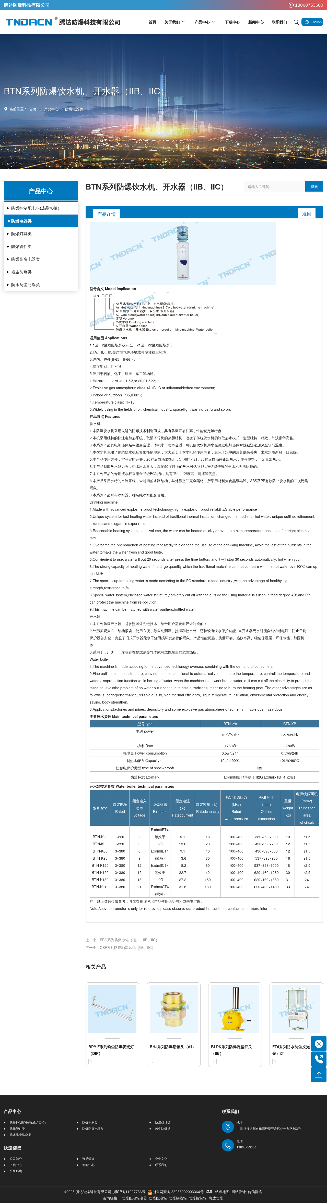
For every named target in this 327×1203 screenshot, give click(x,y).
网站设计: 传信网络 (246, 1191)
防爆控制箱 (198, 1197)
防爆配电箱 (158, 1197)
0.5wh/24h (230, 753)
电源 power (145, 731)
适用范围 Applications (108, 337)
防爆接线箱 (178, 1197)
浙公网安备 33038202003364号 (178, 1191)
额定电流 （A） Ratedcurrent (182, 808)
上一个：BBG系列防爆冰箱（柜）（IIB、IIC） (122, 939)
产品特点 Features (105, 416)
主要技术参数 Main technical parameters (124, 716)
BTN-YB (289, 723)
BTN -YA (230, 723)
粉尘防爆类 (21, 272)
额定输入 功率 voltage (139, 808)
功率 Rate (145, 745)
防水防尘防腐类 (25, 284)
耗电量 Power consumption (145, 753)
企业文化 (161, 1158)
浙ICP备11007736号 (128, 1191)
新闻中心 (88, 1164)
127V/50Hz (230, 734)
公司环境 (16, 1171)
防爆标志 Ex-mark (145, 777)
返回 (306, 213)
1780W (230, 745)
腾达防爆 (216, 1197)
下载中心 (16, 1164)
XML (209, 1191)
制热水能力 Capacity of (145, 760)
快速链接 (12, 1148)
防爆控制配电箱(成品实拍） (36, 208)
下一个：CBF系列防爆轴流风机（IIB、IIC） (120, 947)
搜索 (314, 186)
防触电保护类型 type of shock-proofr (145, 767)
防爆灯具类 (21, 233)
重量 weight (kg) (288, 808)
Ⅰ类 (259, 767)
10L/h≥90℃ (230, 760)
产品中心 (51, 108)
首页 (33, 108)
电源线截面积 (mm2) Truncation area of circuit (307, 808)
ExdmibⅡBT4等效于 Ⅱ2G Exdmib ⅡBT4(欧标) (259, 777)
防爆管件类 (21, 246)
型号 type (145, 723)
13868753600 (309, 5)
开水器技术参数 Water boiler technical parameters (132, 786)
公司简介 (16, 1158)
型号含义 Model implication (113, 288)
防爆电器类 (74, 108)
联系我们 (161, 1164)
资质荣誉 (88, 1158)
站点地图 (222, 1191)
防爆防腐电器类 (25, 259)
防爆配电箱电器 (134, 1197)
